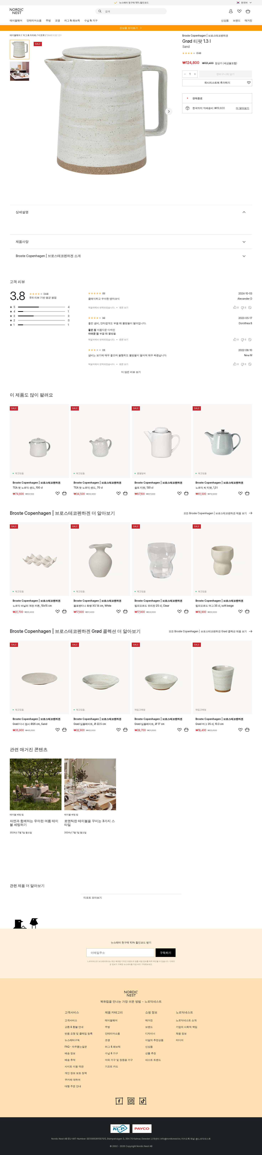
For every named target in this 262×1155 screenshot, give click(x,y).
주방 (48, 20)
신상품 (225, 20)
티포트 (41, 35)
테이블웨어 (16, 20)
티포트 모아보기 (93, 897)
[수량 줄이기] (184, 74)
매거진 (248, 20)
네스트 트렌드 (153, 1059)
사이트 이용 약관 (74, 1066)
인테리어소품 (34, 20)
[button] (191, 53)
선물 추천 (150, 1053)
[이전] (41, 111)
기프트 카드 (111, 1066)
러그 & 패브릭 (72, 20)
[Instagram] (131, 1101)
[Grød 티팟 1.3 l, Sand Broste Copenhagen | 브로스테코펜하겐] (105, 111)
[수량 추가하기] (194, 74)
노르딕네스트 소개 (186, 1020)
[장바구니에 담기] (64, 493)
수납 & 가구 (90, 20)
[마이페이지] (231, 11)
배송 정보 (70, 1053)
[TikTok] (143, 1101)
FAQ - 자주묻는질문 (76, 1046)
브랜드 (236, 20)
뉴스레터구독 (72, 1040)
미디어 (179, 1040)
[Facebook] (119, 1101)
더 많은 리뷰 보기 (131, 371)
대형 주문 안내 (73, 1086)
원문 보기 (123, 307)
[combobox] (244, 2)
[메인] (16, 11)
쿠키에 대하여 (72, 1079)
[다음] (168, 111)
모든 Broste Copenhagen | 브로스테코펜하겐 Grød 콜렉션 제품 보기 (208, 631)
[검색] (100, 11)
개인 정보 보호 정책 (76, 1072)
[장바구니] (248, 11)
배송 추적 (70, 1059)
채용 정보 (181, 1033)
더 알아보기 (242, 108)
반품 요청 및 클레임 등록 (79, 1033)
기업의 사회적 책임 (186, 1026)
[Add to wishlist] (57, 493)
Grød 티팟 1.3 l (54, 35)
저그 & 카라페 (29, 35)
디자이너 (150, 1033)
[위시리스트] (239, 11)
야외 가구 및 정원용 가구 (119, 1059)
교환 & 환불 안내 (74, 1026)
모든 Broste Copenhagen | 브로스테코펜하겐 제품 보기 (215, 513)
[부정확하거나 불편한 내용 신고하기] (250, 307)
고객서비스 (71, 1020)
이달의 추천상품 (154, 1040)
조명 (57, 20)
